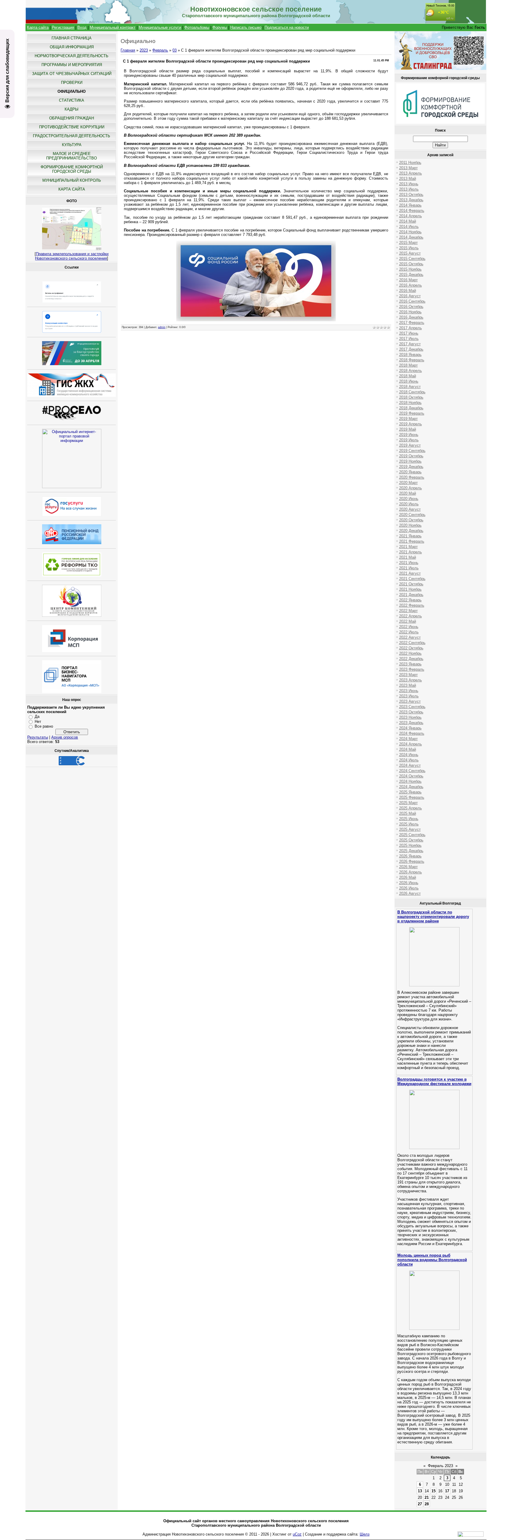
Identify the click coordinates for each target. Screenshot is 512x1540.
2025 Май (407, 813)
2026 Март (408, 867)
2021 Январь (410, 536)
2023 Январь (410, 664)
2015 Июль (409, 248)
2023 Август (410, 701)
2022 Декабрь (411, 658)
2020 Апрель (410, 488)
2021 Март (408, 546)
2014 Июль (409, 226)
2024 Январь (410, 728)
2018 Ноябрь (410, 402)
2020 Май (407, 493)
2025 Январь (410, 792)
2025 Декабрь (411, 851)
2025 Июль (409, 824)
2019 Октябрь (411, 456)
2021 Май (407, 557)
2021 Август (410, 573)
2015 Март (408, 242)
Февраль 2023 (440, 1466)
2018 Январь (410, 354)
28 (427, 1504)
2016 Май (407, 290)
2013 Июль (409, 189)
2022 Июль (409, 632)
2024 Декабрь (411, 787)
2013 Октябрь (411, 194)
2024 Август (410, 765)
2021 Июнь (408, 562)
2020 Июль (409, 504)
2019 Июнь (408, 434)
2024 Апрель (410, 744)
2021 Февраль (411, 541)
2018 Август (410, 386)
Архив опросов (64, 737)
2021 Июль (409, 568)
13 (420, 1491)
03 (174, 50)
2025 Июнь (408, 819)
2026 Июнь (408, 883)
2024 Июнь (408, 755)
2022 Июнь (408, 626)
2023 (144, 50)
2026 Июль (409, 888)
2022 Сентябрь (412, 642)
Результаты (37, 737)
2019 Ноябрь (410, 461)
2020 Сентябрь (412, 514)
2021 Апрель (410, 552)
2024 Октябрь (411, 776)
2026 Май (407, 877)
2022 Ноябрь (410, 653)
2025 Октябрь (411, 840)
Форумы (219, 27)
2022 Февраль (411, 605)
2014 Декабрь (411, 237)
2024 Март (408, 739)
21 (427, 1497)
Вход (82, 27)
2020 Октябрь (411, 520)
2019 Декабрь (411, 466)
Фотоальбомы (196, 27)
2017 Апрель (410, 328)
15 (433, 1491)
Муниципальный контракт (112, 27)
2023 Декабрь (411, 723)
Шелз (364, 1534)
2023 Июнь (408, 690)
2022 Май (407, 621)
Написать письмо (245, 27)
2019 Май (407, 429)
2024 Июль (409, 760)
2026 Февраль (411, 861)
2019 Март (408, 418)
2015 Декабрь (411, 274)
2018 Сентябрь (412, 392)
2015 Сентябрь (412, 258)
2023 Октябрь (411, 712)
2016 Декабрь (411, 317)
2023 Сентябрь (412, 706)
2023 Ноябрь (410, 717)
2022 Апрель (410, 616)
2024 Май (407, 749)
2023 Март (408, 674)
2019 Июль (409, 440)
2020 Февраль (411, 477)
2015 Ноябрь (410, 269)
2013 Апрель (410, 173)
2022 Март (408, 610)
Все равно (44, 726)
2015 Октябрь (411, 264)
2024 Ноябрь (410, 781)
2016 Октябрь (411, 306)
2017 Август (410, 344)
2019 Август (410, 445)
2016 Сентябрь (412, 301)
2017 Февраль (411, 322)
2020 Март (408, 482)
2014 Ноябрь (410, 232)
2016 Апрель (410, 285)
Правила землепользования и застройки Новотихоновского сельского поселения (71, 256)
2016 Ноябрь (410, 312)
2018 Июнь (408, 381)
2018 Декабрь (411, 408)
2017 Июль (409, 338)
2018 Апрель (410, 370)
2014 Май (407, 221)
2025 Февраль (411, 797)
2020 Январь (410, 472)
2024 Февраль (411, 733)
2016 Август (410, 296)
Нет (38, 721)
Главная (128, 50)
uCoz (297, 1534)
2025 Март (408, 803)
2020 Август (410, 509)
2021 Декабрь (411, 594)
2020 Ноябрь (410, 525)
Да (37, 716)
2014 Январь (410, 205)
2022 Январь (410, 600)
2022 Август (410, 637)
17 (447, 1491)
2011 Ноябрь (410, 162)
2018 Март (408, 365)
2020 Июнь (408, 498)
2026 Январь (410, 856)
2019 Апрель (410, 424)
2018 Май (407, 376)
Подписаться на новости (287, 27)
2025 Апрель (410, 808)
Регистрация (63, 27)
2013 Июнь (408, 184)
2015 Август (410, 253)
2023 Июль (409, 696)
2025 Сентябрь (412, 835)
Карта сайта (38, 27)
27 (420, 1504)
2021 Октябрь (411, 584)
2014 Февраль (411, 210)
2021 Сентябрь (412, 578)
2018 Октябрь (411, 397)
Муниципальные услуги (160, 27)
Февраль (160, 50)
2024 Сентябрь (412, 771)
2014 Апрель (410, 216)
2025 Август (410, 829)
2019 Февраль (411, 413)
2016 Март (408, 280)
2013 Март (408, 168)
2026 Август (410, 893)
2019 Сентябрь (412, 450)
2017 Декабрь (411, 349)
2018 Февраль (411, 360)
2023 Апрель (410, 680)
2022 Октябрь (411, 648)
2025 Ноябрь (410, 845)
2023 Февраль (411, 669)
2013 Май (407, 178)
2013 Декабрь (411, 200)
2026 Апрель (410, 872)
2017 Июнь (408, 333)
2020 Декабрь (411, 530)
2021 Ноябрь (410, 589)
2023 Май (407, 685)
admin (161, 327)
